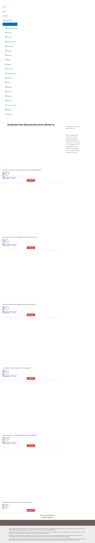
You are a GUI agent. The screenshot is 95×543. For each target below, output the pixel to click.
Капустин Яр (10, 69)
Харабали (9, 109)
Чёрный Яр (9, 114)
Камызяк (9, 64)
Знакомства (5, 15)
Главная (4, 6)
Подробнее (31, 180)
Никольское (10, 96)
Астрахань (9, 32)
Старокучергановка (11, 105)
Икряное (9, 59)
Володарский (10, 46)
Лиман (8, 82)
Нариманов (9, 87)
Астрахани (28, 539)
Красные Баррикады (11, 73)
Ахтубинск (9, 37)
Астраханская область (12, 28)
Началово (9, 91)
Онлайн (4, 11)
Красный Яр (9, 78)
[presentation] (10, 20)
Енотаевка (9, 50)
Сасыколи (9, 100)
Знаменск (9, 55)
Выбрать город (6, 20)
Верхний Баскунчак (11, 41)
